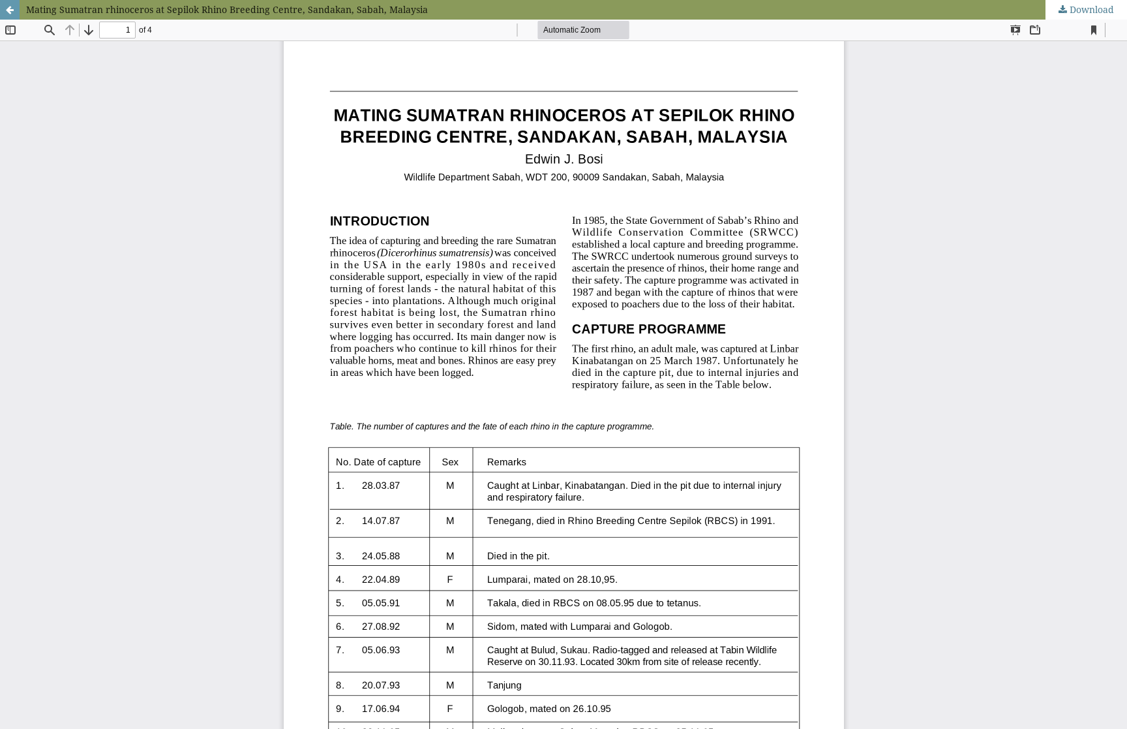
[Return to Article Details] (10, 10)
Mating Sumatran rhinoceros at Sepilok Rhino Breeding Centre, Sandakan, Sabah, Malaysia (227, 9)
